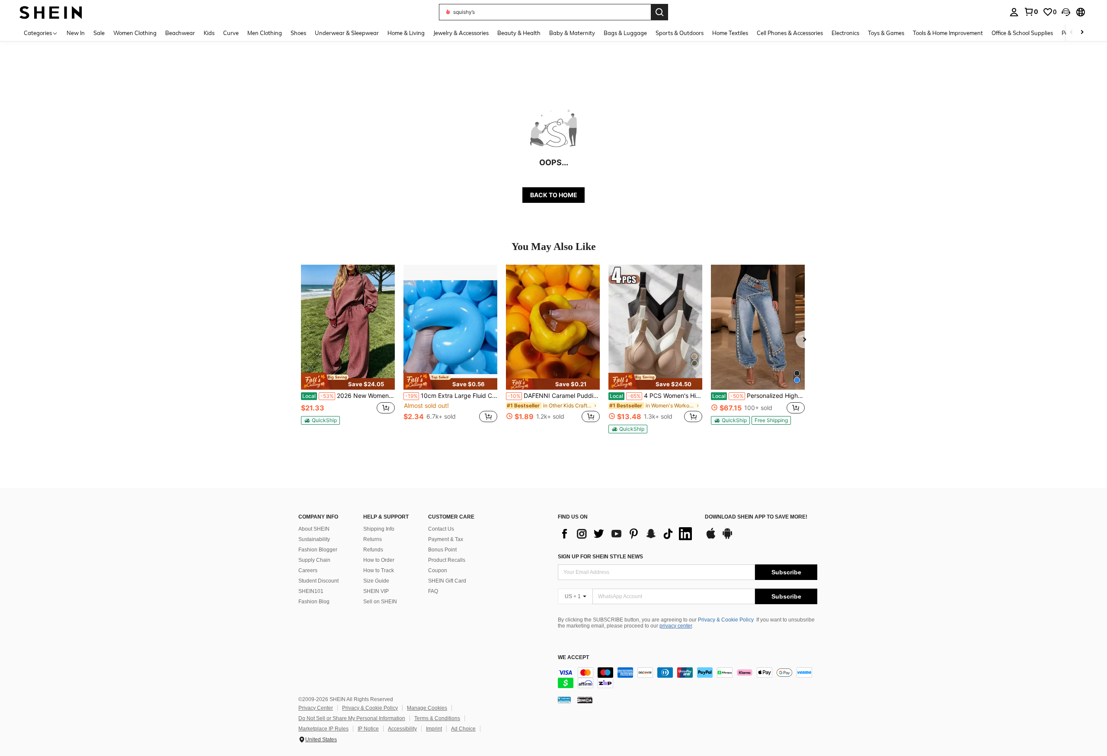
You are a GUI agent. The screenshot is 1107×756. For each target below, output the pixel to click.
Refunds (373, 550)
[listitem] (348, 348)
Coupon (437, 570)
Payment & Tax (445, 539)
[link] (1031, 11)
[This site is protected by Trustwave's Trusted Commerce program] (564, 700)
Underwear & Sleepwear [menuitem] (347, 32)
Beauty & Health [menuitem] (519, 32)
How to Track (378, 570)
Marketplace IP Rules (323, 729)
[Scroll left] (1072, 32)
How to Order (378, 560)
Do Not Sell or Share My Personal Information (351, 718)
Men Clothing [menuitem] (264, 32)
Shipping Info (378, 529)
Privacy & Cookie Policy (726, 620)
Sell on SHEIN (380, 602)
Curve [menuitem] (231, 32)
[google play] (727, 538)
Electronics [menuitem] (845, 32)
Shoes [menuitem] (298, 32)
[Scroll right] (1082, 32)
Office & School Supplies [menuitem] (1022, 32)
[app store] (711, 538)
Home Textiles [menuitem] (730, 32)
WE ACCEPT (573, 657)
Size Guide (376, 581)
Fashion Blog (314, 602)
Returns (372, 539)
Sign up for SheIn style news (600, 557)
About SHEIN (314, 529)
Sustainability (314, 539)
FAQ (433, 591)
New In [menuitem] (76, 32)
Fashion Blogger (317, 550)
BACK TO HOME (553, 195)
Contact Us (441, 529)
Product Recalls (446, 560)
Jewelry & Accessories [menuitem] (461, 32)
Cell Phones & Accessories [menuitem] (790, 32)
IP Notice (368, 729)
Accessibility (402, 729)
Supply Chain (314, 560)
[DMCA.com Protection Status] (584, 700)
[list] (627, 533)
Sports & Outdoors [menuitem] (680, 32)
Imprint (434, 729)
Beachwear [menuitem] (180, 32)
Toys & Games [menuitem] (886, 32)
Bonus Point (442, 550)
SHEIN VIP (376, 591)
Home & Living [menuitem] (406, 32)
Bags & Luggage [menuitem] (625, 32)
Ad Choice (463, 729)
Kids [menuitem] (209, 32)
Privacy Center (315, 708)
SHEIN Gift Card (447, 581)
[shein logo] (50, 12)
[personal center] (1014, 12)
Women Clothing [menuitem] (135, 32)
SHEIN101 (310, 591)
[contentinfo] (687, 677)
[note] (348, 381)
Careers (307, 570)
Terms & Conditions (437, 718)
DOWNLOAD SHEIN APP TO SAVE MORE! (756, 517)
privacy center (675, 626)
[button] (1066, 12)
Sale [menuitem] (99, 32)
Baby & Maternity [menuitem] (572, 32)
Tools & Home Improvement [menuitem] (948, 32)
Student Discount (318, 581)
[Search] (659, 12)
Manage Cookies (427, 708)
